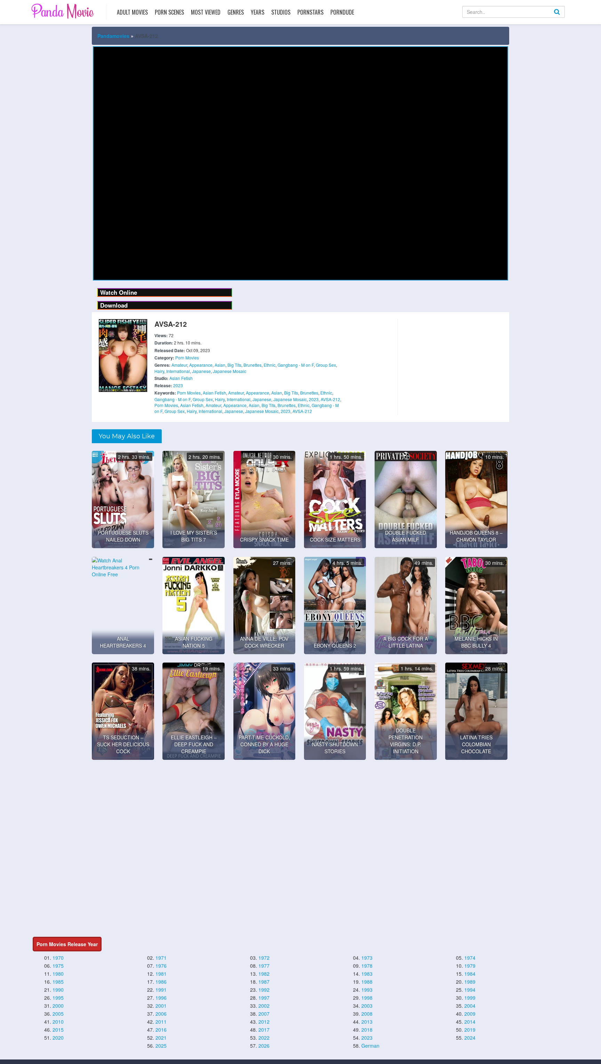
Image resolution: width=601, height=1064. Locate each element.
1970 (58, 957)
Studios (280, 12)
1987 (264, 981)
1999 (469, 997)
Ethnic (269, 365)
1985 (58, 981)
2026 (264, 1045)
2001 (161, 1005)
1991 (161, 989)
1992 (264, 989)
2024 (469, 1037)
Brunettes (252, 365)
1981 (161, 973)
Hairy (159, 371)
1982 (264, 973)
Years (257, 12)
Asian (220, 365)
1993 (366, 989)
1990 (58, 989)
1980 (58, 973)
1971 (161, 957)
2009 (469, 1013)
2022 (264, 1037)
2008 (366, 1013)
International (178, 371)
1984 (469, 973)
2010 (58, 1021)
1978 (366, 965)
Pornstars (310, 12)
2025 (161, 1045)
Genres (235, 12)
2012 (264, 1021)
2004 (469, 1005)
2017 (264, 1029)
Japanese (201, 371)
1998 (366, 997)
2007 (264, 1013)
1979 (469, 965)
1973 (366, 957)
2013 (366, 1021)
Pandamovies (113, 35)
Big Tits (234, 365)
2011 (161, 1021)
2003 (366, 1005)
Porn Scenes (169, 12)
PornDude (342, 12)
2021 (161, 1037)
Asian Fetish (181, 378)
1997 (264, 997)
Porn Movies (187, 357)
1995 (58, 997)
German (370, 1045)
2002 (264, 1005)
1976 (161, 965)
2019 (469, 1029)
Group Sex (326, 365)
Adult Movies (132, 12)
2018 (366, 1029)
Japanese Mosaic (229, 371)
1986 (161, 981)
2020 (58, 1037)
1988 (366, 981)
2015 (58, 1029)
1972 (264, 957)
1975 (58, 965)
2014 (469, 1021)
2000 (58, 1005)
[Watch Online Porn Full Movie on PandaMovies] (63, 10)
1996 (161, 997)
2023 (178, 385)
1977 (264, 965)
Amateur (179, 365)
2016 (161, 1029)
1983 (366, 973)
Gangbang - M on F (296, 365)
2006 (161, 1013)
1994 (469, 989)
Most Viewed (206, 12)
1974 (469, 957)
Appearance (201, 365)
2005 (58, 1013)
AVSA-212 (330, 399)
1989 (469, 981)
